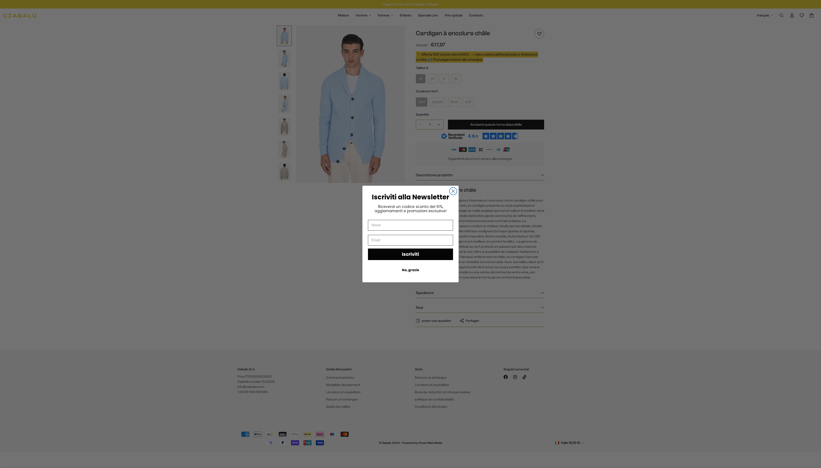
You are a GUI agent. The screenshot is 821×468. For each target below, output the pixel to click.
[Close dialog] (453, 191)
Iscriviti (410, 254)
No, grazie (410, 270)
